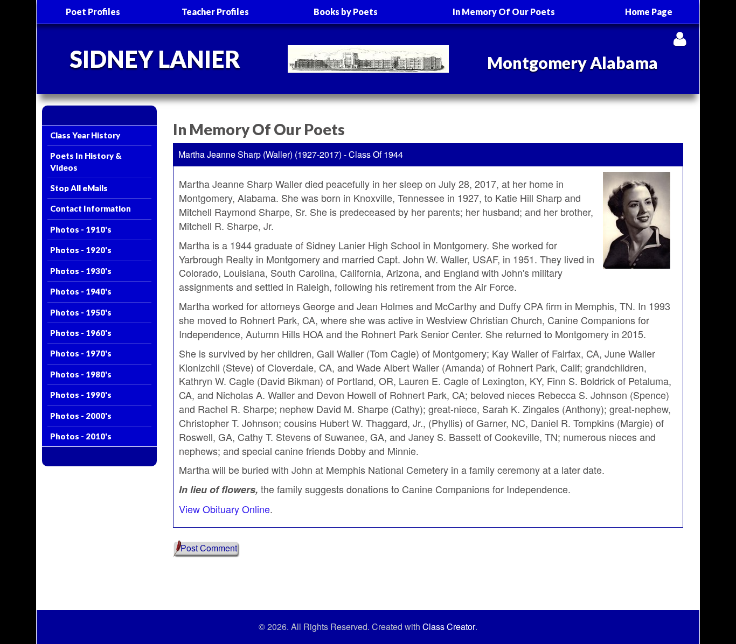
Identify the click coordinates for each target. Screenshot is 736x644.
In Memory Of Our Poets (504, 11)
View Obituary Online (224, 509)
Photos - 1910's (81, 229)
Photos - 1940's (81, 291)
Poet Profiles (93, 11)
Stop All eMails (79, 188)
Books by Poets (346, 11)
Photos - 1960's (81, 333)
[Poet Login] (679, 38)
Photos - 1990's (81, 395)
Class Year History (85, 135)
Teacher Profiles (215, 11)
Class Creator (448, 627)
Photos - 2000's (81, 416)
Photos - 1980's (81, 374)
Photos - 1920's (81, 250)
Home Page (648, 11)
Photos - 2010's (81, 436)
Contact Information (90, 208)
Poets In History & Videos (86, 161)
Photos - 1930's (81, 271)
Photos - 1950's (81, 312)
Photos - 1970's (81, 353)
